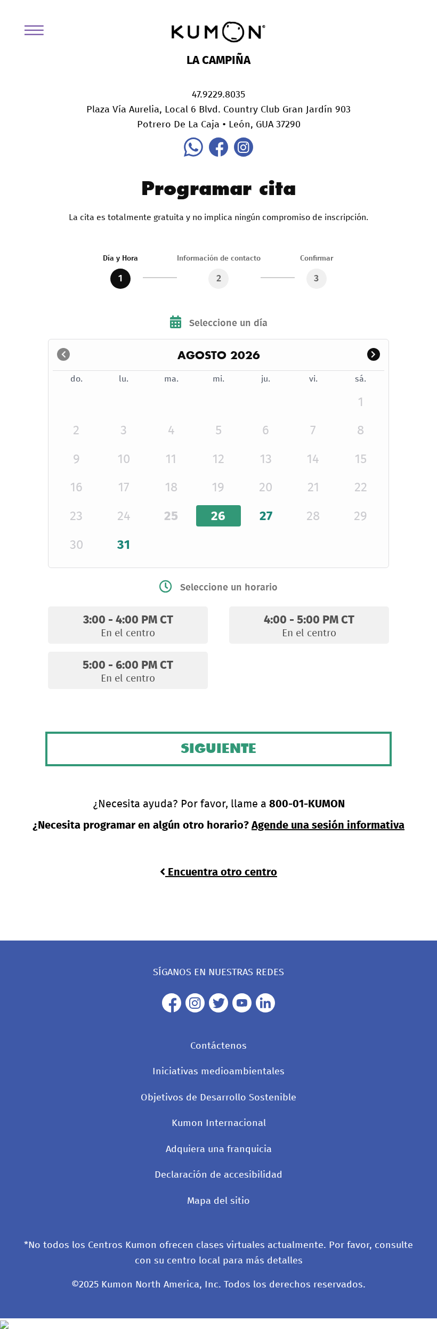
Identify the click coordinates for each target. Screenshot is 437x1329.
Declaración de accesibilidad (218, 1175)
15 (361, 459)
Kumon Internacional (219, 1123)
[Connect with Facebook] (218, 154)
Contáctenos (218, 1046)
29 (360, 516)
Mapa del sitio (218, 1201)
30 (76, 545)
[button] (373, 355)
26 (218, 516)
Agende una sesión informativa (328, 825)
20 (265, 487)
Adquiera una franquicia (219, 1149)
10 (124, 459)
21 (313, 487)
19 (218, 487)
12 (218, 459)
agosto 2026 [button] (218, 355)
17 (124, 487)
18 (171, 487)
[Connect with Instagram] (243, 154)
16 (76, 487)
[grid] (218, 464)
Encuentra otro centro (221, 872)
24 (124, 516)
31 (123, 545)
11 (171, 459)
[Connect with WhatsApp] (193, 154)
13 (266, 459)
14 (313, 459)
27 (266, 516)
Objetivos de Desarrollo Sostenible (218, 1098)
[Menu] (37, 32)
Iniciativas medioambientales (218, 1071)
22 (360, 487)
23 (76, 516)
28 (313, 516)
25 (171, 516)
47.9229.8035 (218, 95)
